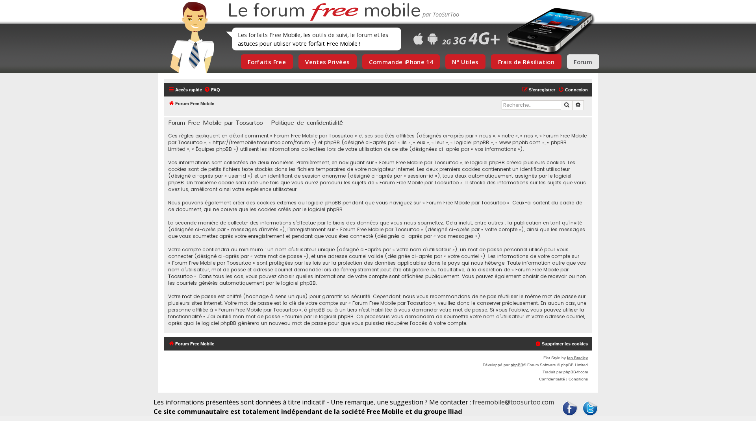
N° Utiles (465, 62)
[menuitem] (212, 90)
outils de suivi (329, 35)
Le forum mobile (324, 11)
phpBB (517, 365)
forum (364, 35)
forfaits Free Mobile (274, 35)
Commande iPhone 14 (401, 62)
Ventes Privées (327, 62)
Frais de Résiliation (526, 62)
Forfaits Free (267, 62)
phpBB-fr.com (575, 372)
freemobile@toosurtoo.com (513, 402)
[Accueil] (189, 37)
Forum (583, 62)
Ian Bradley (577, 358)
